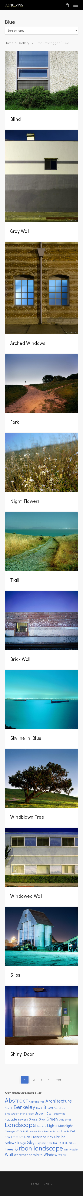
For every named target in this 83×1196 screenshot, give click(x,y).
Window (50, 1154)
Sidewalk (12, 1142)
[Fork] (41, 383)
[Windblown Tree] (41, 778)
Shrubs (60, 1136)
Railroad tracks (61, 1131)
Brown (40, 1113)
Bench (9, 1108)
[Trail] (41, 541)
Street (73, 1143)
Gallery (24, 43)
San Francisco (14, 1137)
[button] (75, 5)
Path (26, 1131)
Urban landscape (38, 1148)
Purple (48, 1131)
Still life (63, 1143)
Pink (40, 1131)
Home (9, 43)
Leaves (41, 1126)
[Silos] (41, 936)
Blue (48, 1107)
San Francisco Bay (38, 1137)
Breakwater (12, 1113)
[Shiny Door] (41, 1015)
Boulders (59, 1108)
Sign (23, 1143)
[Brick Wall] (41, 620)
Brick (22, 1113)
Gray (42, 1119)
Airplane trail (37, 1101)
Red (72, 1131)
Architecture (59, 1101)
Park (19, 1131)
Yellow (62, 1155)
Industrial (65, 1119)
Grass (33, 1119)
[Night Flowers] (41, 462)
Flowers (23, 1119)
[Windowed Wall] (41, 857)
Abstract (16, 1100)
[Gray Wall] (41, 176)
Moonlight (65, 1126)
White (38, 1154)
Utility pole (71, 1149)
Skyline (41, 1143)
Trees (9, 1149)
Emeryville (59, 1113)
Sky (31, 1142)
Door (50, 1113)
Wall (9, 1154)
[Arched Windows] (41, 288)
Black (39, 1108)
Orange (10, 1131)
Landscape (20, 1124)
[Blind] (41, 80)
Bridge (30, 1113)
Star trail (52, 1143)
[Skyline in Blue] (41, 699)
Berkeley (24, 1106)
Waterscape (23, 1155)
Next (58, 1079)
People (33, 1131)
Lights (52, 1125)
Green (52, 1119)
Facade (11, 1119)
